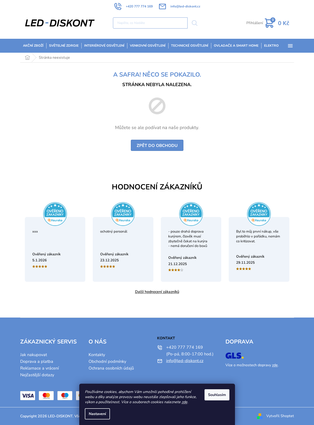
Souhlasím (217, 394)
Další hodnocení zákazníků (157, 291)
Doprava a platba (36, 361)
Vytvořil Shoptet (280, 416)
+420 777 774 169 (184, 347)
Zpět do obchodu (157, 145)
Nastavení (97, 413)
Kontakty (97, 354)
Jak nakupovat (33, 354)
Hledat (194, 23)
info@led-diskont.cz (184, 360)
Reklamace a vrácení (39, 368)
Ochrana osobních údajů (111, 368)
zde (184, 402)
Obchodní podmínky (107, 361)
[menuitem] (33, 46)
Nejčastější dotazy (37, 375)
